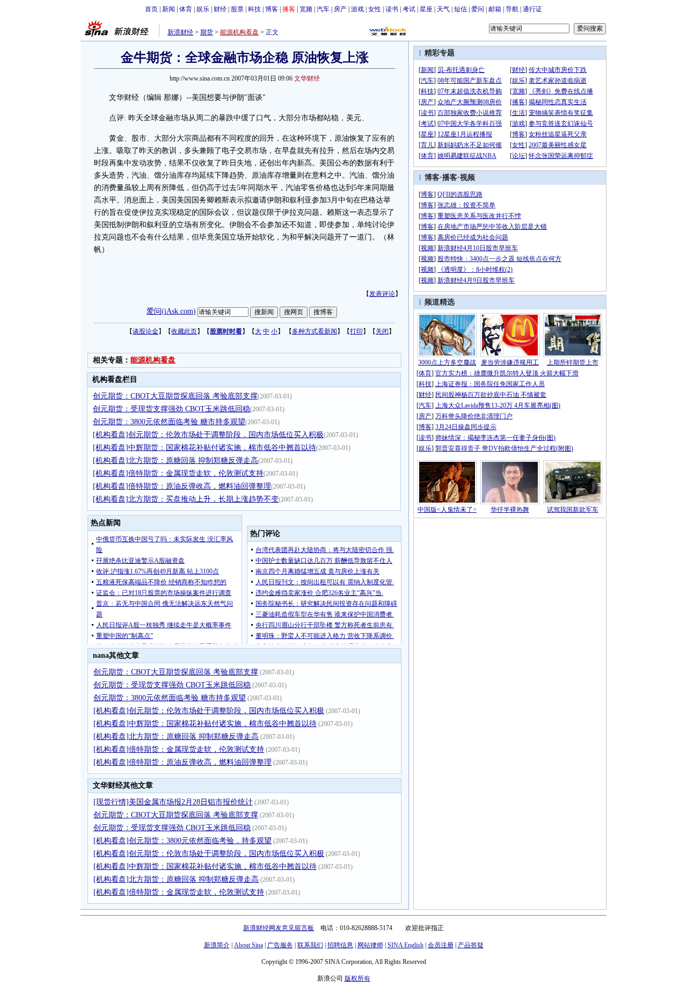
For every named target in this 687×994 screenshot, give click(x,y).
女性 (374, 9)
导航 (512, 9)
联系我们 (310, 945)
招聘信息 (340, 945)
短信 (460, 9)
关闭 (382, 331)
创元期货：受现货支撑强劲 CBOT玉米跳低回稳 (171, 409)
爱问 (477, 9)
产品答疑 (471, 945)
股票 (237, 9)
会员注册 (441, 945)
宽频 (305, 9)
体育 (185, 9)
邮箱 (494, 9)
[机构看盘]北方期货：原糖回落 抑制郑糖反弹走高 (175, 460)
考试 (409, 9)
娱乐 (202, 9)
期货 (206, 32)
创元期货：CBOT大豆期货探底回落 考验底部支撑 (175, 396)
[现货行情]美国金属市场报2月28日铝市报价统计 (173, 802)
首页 (151, 9)
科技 (254, 9)
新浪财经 (180, 32)
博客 (271, 9)
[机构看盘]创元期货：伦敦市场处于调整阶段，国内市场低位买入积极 (208, 435)
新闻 (168, 9)
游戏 (357, 9)
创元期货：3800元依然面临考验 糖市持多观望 (169, 422)
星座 (426, 9)
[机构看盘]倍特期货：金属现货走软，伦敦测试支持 (178, 473)
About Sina (248, 945)
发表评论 (382, 294)
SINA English (405, 945)
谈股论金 (145, 331)
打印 (356, 331)
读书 (391, 9)
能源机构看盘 (239, 32)
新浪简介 (217, 945)
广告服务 (280, 945)
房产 (340, 9)
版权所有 (357, 978)
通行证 (532, 9)
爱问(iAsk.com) (171, 311)
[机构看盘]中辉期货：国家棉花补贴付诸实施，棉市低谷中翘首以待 (204, 448)
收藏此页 (184, 331)
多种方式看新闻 (314, 331)
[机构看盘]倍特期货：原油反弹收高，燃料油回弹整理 (182, 486)
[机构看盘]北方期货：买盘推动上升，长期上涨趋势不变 (186, 499)
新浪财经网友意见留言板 (278, 928)
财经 (220, 9)
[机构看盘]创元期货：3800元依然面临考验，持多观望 (182, 841)
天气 (443, 9)
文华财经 (307, 78)
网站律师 (370, 945)
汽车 (323, 9)
